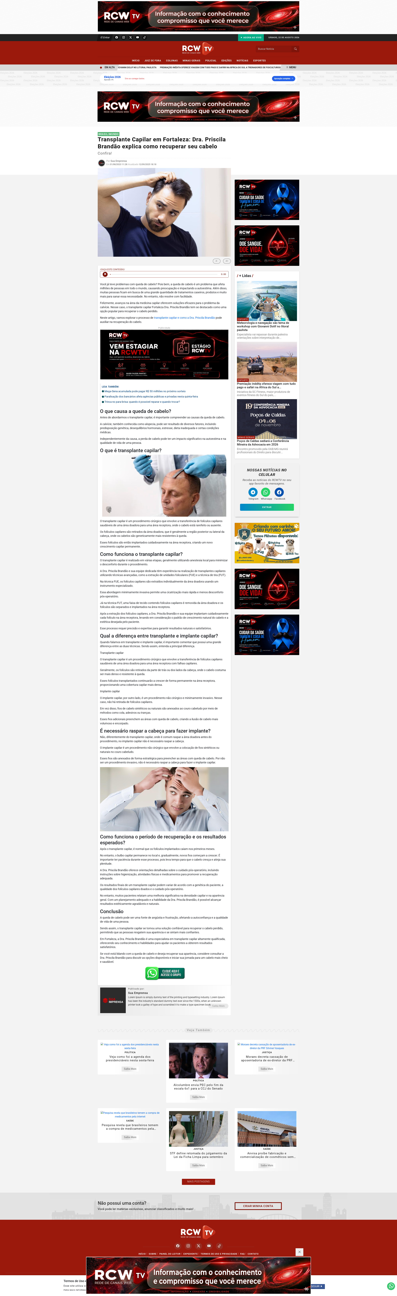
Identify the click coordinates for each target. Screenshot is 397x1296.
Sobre (152, 1254)
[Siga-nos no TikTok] (219, 1246)
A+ (227, 261)
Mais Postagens (198, 1181)
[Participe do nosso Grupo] (164, 974)
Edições (227, 60)
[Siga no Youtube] (137, 37)
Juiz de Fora (154, 60)
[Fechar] (299, 1252)
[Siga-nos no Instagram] (188, 1246)
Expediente (190, 1254)
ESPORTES (259, 60)
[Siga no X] (130, 37)
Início (137, 60)
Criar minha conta (258, 1206)
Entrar (106, 37)
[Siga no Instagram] (123, 37)
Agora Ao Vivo (252, 37)
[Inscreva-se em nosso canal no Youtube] (208, 1246)
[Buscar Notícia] (295, 49)
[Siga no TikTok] (144, 37)
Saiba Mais (218, 1005)
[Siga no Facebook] (116, 37)
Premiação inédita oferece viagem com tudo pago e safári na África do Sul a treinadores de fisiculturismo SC (199, 67)
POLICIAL (212, 60)
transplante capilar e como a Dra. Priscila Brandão (184, 317)
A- (217, 261)
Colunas (173, 60)
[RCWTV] (198, 16)
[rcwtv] (198, 106)
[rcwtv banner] (198, 1275)
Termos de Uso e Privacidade (219, 1254)
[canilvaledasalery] (267, 543)
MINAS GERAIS (193, 60)
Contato (253, 1254)
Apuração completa (282, 79)
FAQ (242, 1254)
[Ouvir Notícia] (105, 274)
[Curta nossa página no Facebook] (177, 1246)
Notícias (244, 60)
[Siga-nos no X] (198, 1246)
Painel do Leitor (170, 1254)
